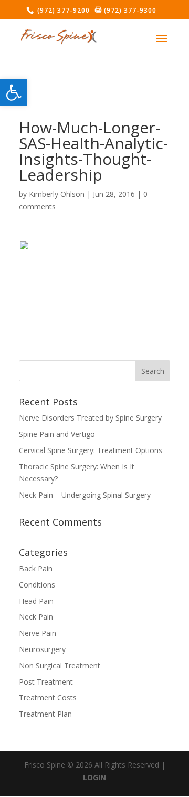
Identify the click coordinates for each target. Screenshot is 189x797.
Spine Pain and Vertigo (57, 434)
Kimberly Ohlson (57, 194)
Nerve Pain (37, 633)
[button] (13, 92)
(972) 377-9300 (129, 10)
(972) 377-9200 (62, 10)
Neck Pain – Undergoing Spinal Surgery (85, 495)
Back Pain (35, 568)
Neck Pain (36, 617)
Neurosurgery (42, 649)
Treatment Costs (48, 697)
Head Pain (36, 601)
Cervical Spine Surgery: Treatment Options (90, 450)
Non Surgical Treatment (59, 665)
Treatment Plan (45, 714)
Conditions (37, 585)
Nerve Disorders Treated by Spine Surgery (90, 418)
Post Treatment (46, 682)
